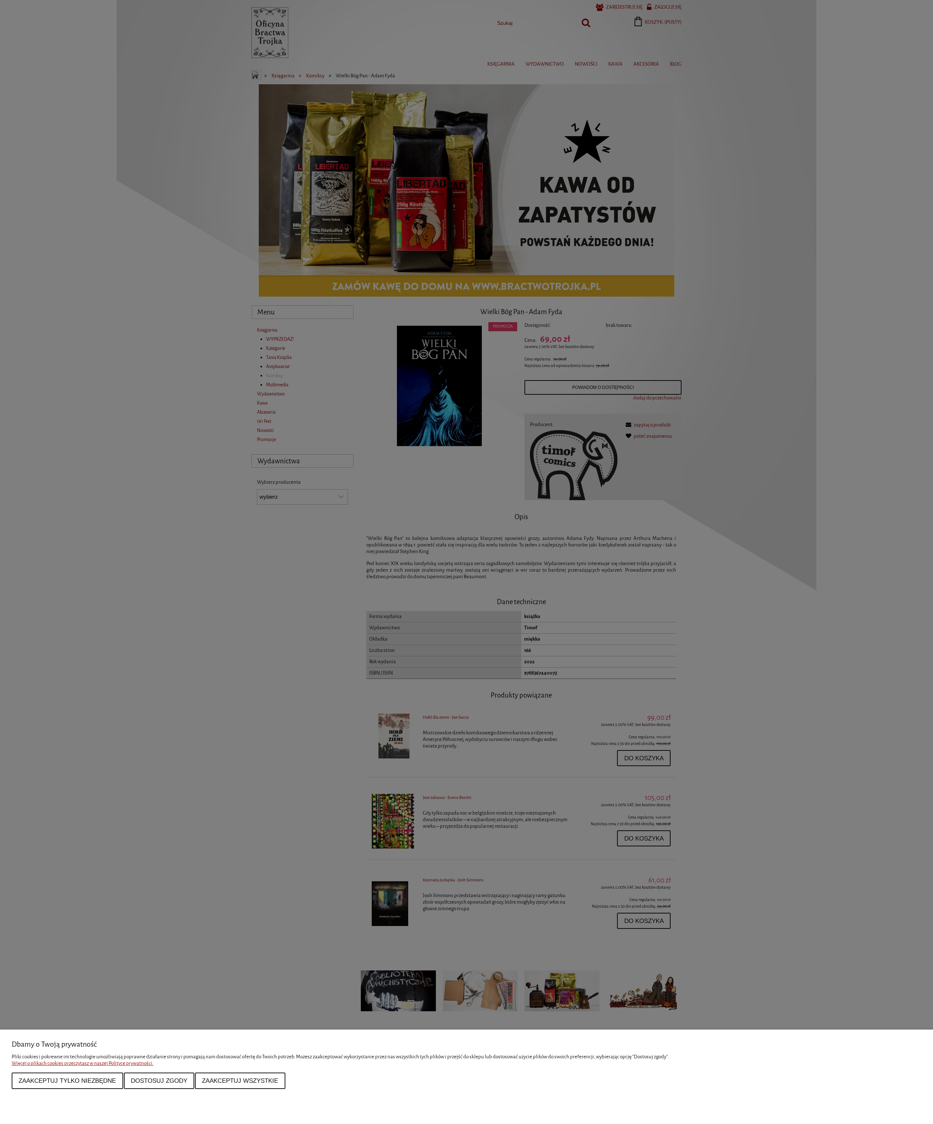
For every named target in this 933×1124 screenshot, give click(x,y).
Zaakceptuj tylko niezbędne (67, 1080)
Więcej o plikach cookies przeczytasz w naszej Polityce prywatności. (82, 1063)
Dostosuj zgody (159, 1080)
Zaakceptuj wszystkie (240, 1080)
